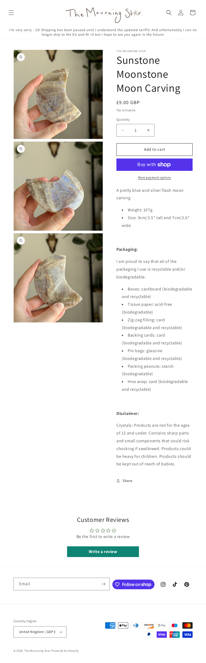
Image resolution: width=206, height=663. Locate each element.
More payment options (154, 177)
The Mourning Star (37, 651)
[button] (11, 13)
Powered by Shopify (65, 651)
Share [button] (128, 480)
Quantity (123, 119)
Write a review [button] (103, 551)
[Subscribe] (103, 584)
